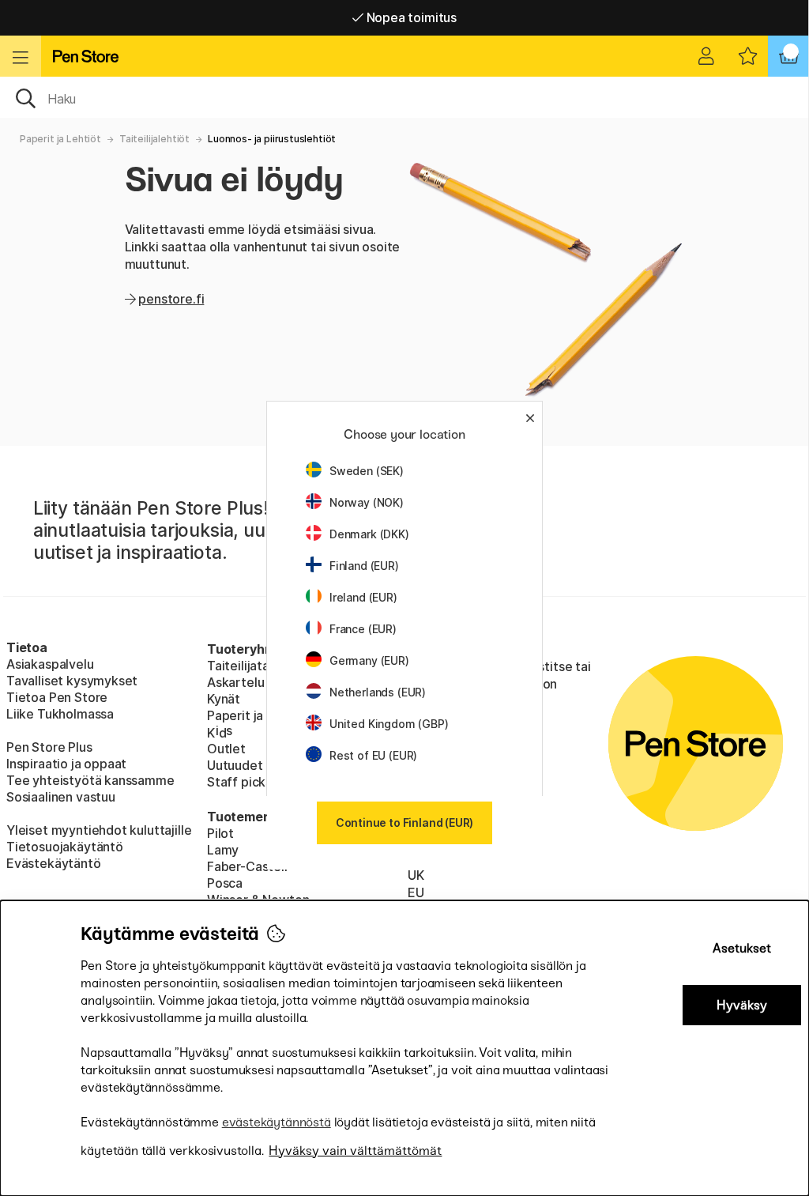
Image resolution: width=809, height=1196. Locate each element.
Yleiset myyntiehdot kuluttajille (98, 830)
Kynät (223, 699)
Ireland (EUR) (363, 597)
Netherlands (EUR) (377, 692)
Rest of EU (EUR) (373, 755)
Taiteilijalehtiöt (154, 139)
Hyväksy (742, 1005)
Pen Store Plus (49, 747)
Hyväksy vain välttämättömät (355, 1150)
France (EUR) (363, 629)
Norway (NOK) (366, 502)
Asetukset (742, 948)
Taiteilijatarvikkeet (262, 665)
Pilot (220, 833)
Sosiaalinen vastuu (60, 797)
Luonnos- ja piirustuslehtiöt (272, 139)
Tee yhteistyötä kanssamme (90, 780)
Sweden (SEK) (366, 470)
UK (416, 875)
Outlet (226, 748)
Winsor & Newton (258, 899)
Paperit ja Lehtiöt (60, 139)
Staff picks (239, 782)
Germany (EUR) (369, 660)
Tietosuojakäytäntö (64, 847)
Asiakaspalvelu (50, 664)
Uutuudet (235, 765)
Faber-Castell (247, 866)
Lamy (223, 850)
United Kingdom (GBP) (388, 723)
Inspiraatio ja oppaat (66, 764)
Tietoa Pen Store (56, 697)
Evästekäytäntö (53, 863)
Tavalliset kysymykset (71, 681)
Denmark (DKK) (369, 534)
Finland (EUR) (364, 565)
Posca (225, 883)
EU (416, 892)
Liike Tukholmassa (60, 714)
